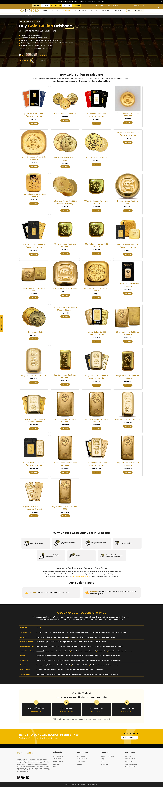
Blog (102, 759)
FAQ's (102, 761)
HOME (45, 11)
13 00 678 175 (138, 6)
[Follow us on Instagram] (27, 777)
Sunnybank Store (96, 708)
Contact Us (80, 764)
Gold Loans (56, 764)
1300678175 (131, 733)
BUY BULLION (66, 11)
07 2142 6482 (127, 711)
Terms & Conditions (131, 767)
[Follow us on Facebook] (18, 777)
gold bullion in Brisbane (80, 576)
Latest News (104, 764)
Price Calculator (135, 10)
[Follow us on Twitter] (23, 777)
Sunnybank (40, 651)
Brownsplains (78, 656)
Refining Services (58, 761)
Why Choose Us (130, 759)
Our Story (128, 756)
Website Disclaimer (131, 764)
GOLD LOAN (105, 11)
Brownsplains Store (127, 708)
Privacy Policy (129, 761)
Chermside (40, 642)
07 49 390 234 (67, 711)
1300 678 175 (37, 711)
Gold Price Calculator (1, 323)
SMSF (54, 767)
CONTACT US (117, 11)
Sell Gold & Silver (58, 756)
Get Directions (129, 737)
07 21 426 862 (97, 711)
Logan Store (81, 761)
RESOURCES (93, 11)
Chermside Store (66, 708)
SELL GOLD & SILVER (80, 11)
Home (21, 16)
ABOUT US (54, 11)
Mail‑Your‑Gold (57, 759)
